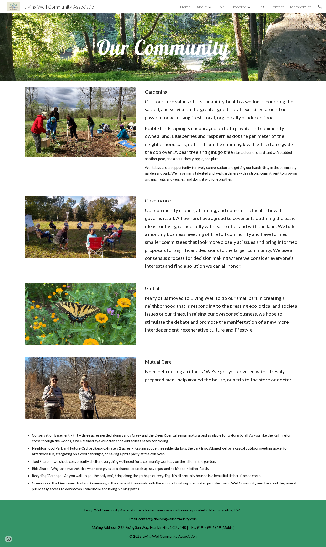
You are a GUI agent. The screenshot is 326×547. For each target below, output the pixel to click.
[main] (163, 47)
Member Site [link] (301, 7)
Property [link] (238, 7)
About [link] (202, 7)
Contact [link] (277, 7)
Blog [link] (260, 7)
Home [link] (185, 7)
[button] (320, 6)
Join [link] (221, 7)
